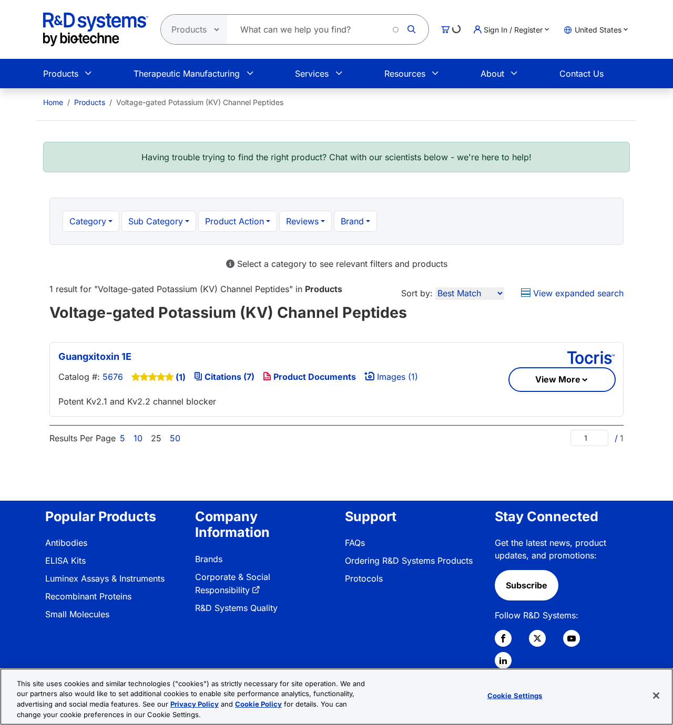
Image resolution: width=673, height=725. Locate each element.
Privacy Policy (194, 704)
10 (138, 438)
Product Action (234, 221)
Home (53, 102)
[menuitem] (53, 102)
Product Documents (313, 376)
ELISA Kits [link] (65, 560)
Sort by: (417, 293)
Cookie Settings (515, 695)
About (492, 73)
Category (87, 221)
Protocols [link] (364, 578)
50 (175, 438)
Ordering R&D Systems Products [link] (409, 560)
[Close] (656, 695)
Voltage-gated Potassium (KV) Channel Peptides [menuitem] (199, 102)
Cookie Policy (258, 704)
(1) (181, 377)
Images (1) (396, 376)
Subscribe (526, 585)
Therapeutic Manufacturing (187, 73)
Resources (404, 73)
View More (557, 379)
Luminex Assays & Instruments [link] (105, 578)
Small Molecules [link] (77, 614)
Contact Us (581, 73)
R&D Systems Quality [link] (236, 608)
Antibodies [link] (66, 542)
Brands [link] (208, 559)
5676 (113, 376)
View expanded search (577, 293)
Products (60, 73)
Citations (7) (228, 376)
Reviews (302, 221)
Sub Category (155, 221)
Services (312, 73)
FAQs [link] (355, 542)
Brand (352, 221)
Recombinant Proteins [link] (88, 596)
